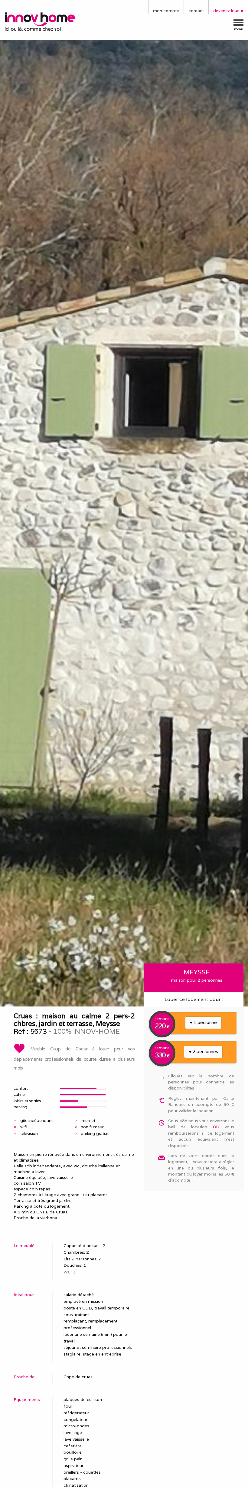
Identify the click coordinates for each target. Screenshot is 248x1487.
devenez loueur (228, 10)
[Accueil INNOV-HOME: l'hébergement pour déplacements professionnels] (41, 21)
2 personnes (204, 1051)
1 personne (204, 1022)
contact (196, 10)
